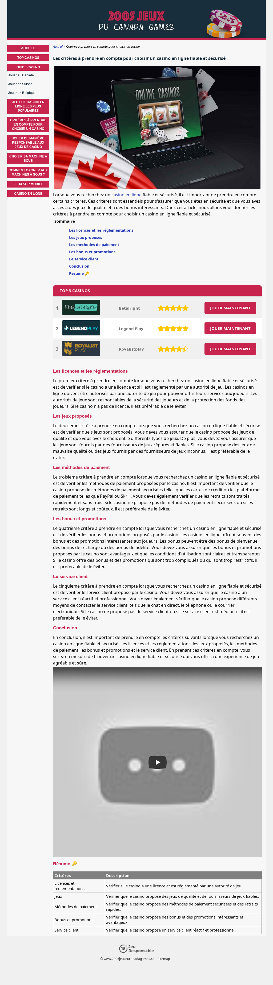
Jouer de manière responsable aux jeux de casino (28, 142)
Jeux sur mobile (28, 184)
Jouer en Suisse (20, 84)
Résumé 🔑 (79, 273)
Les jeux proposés (85, 237)
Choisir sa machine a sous (28, 159)
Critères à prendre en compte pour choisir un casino (28, 124)
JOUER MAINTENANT (230, 307)
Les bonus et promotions (92, 251)
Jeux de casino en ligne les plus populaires (28, 106)
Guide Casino (28, 67)
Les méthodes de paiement (94, 244)
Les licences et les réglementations (101, 230)
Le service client (83, 258)
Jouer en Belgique (21, 93)
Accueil (28, 48)
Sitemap (164, 959)
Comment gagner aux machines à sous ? (28, 172)
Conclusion (79, 266)
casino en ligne (126, 195)
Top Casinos (28, 58)
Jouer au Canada (21, 75)
